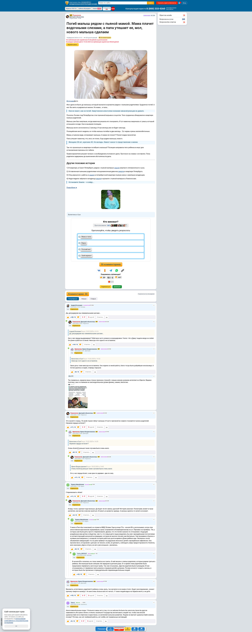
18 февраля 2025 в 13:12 (74, 37)
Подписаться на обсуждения (146, 294)
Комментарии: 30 (77, 294)
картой (91, 317)
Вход (184, 3)
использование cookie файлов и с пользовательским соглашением (16, 620)
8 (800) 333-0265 (155, 8)
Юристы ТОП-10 (71, 8)
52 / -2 (110, 277)
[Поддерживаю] (67, 317)
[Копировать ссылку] (122, 270)
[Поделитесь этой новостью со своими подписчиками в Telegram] (110, 270)
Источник (70, 101)
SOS (113, 9)
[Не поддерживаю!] (78, 317)
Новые (84, 299)
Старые (93, 299)
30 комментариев (111, 264)
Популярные (72, 299)
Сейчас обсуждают (84, 8)
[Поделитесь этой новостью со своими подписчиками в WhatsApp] (116, 270)
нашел (91, 175)
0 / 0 (112, 282)
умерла (121, 171)
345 (183, 19)
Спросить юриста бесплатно (167, 3)
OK (16, 626)
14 (184, 15)
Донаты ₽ (117, 286)
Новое (97, 8)
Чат (68, 309)
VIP (71, 15)
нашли (117, 168)
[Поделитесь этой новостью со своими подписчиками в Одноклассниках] (104, 270)
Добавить (127, 629)
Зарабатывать (72, 44)
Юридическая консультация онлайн (83, 4)
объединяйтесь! (86, 2)
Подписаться (105, 286)
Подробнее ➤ (72, 188)
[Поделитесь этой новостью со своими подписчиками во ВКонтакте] (98, 270)
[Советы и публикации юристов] (67, 3)
